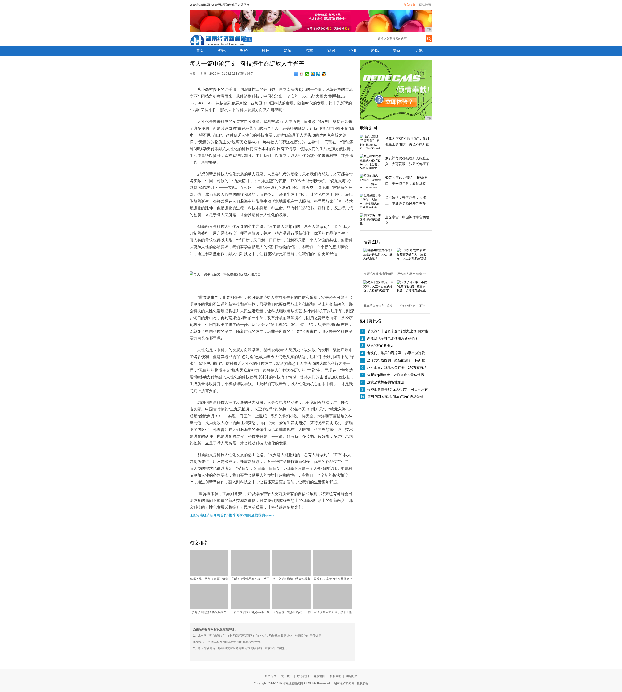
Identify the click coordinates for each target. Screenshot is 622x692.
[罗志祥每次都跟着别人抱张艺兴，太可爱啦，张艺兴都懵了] (370, 168)
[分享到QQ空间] (313, 74)
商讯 (419, 51)
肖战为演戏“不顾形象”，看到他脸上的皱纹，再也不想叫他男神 (407, 144)
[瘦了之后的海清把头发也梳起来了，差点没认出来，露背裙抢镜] (291, 574)
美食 (397, 51)
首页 (200, 51)
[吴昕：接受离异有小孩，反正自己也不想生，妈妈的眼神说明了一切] (250, 574)
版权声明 (335, 676)
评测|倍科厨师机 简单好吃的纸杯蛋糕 (395, 397)
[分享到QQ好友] (324, 74)
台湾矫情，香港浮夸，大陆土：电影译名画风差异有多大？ (405, 203)
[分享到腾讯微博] (318, 74)
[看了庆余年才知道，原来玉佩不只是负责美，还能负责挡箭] (332, 608)
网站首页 (270, 676)
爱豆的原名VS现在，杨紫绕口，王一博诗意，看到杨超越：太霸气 (406, 183)
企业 (353, 51)
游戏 (375, 51)
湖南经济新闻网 (344, 683)
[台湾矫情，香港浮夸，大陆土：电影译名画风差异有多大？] (370, 208)
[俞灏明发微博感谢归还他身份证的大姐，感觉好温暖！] (378, 258)
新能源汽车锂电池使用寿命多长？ (392, 338)
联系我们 (303, 676)
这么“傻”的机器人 (380, 346)
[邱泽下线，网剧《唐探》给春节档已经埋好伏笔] (209, 574)
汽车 (309, 51)
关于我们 (287, 676)
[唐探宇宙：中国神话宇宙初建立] (370, 223)
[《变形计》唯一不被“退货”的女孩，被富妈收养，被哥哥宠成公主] (412, 290)
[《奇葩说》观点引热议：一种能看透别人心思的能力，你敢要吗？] (291, 608)
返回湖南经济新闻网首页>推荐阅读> (217, 515)
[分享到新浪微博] (302, 74)
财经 (244, 51)
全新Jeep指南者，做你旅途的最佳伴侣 (395, 375)
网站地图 (425, 5)
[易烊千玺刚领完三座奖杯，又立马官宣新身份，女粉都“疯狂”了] (378, 290)
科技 (265, 51)
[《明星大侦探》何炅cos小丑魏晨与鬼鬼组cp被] (250, 608)
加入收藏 (409, 5)
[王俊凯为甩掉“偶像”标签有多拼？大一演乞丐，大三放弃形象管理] (412, 258)
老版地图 (319, 676)
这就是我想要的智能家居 (386, 382)
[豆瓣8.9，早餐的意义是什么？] (332, 574)
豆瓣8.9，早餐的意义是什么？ (333, 579)
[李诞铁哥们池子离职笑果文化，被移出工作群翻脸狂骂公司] (209, 608)
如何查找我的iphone (259, 515)
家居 (331, 51)
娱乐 (287, 51)
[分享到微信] (307, 74)
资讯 (247, 39)
